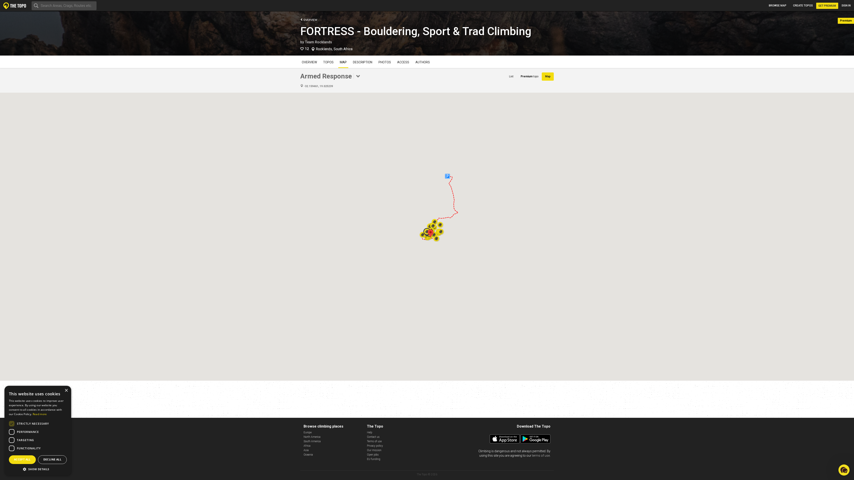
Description (362, 62)
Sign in (846, 5)
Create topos (803, 5)
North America (312, 436)
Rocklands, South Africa (334, 49)
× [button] (66, 390)
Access (403, 62)
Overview (310, 20)
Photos (385, 62)
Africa (307, 445)
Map (343, 62)
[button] (430, 233)
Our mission (374, 450)
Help (369, 432)
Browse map (777, 5)
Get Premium (827, 5)
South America (312, 441)
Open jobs (373, 454)
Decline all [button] (52, 459)
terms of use (541, 455)
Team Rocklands (318, 42)
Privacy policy (375, 445)
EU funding (373, 459)
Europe (308, 432)
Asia (306, 450)
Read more (40, 414)
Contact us (373, 436)
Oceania (308, 454)
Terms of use (374, 441)
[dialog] (37, 431)
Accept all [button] (22, 459)
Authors (422, 62)
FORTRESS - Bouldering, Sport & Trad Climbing (415, 31)
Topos (328, 62)
